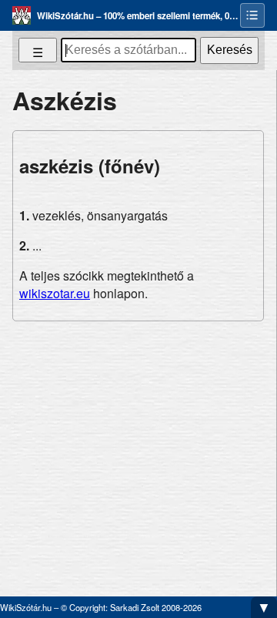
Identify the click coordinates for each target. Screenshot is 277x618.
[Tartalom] (252, 15)
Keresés (229, 49)
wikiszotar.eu (54, 293)
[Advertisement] (138, 453)
